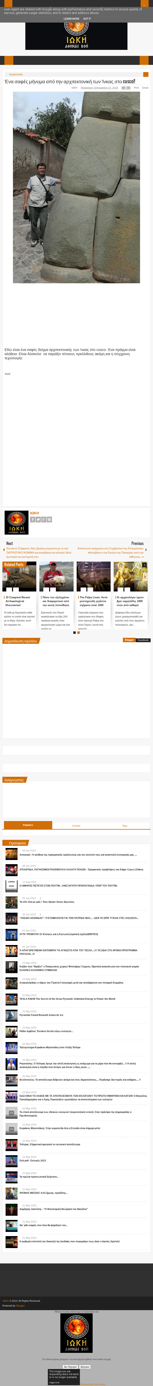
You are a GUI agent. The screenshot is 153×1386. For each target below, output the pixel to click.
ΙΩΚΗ (75, 87)
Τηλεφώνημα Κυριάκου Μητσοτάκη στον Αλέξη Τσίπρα (50, 1047)
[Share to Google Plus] (31, 580)
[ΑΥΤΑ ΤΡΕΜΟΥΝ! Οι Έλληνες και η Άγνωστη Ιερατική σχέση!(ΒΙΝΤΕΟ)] (12, 935)
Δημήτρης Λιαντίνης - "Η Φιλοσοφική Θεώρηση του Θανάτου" (54, 1209)
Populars (28, 825)
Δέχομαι (84, 1366)
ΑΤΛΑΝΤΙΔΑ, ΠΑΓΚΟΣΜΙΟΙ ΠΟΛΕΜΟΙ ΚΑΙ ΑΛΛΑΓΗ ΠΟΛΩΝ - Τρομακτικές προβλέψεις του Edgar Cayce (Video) (81, 869)
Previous (4, 577)
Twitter (38, 519)
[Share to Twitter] (26, 580)
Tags (124, 825)
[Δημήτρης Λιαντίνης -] (12, 1210)
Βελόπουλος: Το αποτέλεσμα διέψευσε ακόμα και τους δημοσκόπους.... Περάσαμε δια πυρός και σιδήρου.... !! (80, 1079)
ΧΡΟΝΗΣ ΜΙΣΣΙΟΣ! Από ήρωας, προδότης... (44, 1193)
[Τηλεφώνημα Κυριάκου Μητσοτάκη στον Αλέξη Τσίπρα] (12, 1048)
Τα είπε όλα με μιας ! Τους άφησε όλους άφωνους (47, 902)
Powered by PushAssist (92, 1384)
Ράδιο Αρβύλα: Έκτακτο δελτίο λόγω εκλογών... (46, 1031)
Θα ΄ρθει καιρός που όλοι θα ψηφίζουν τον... (44, 1225)
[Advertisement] (64, 317)
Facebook (32, 519)
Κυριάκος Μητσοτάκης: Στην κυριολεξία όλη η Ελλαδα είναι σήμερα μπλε (60, 1128)
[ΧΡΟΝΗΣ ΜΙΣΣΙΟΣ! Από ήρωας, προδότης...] (12, 1194)
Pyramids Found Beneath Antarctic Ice (41, 1015)
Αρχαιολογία (16, 74)
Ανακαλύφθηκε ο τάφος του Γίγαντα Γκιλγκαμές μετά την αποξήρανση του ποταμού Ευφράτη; (72, 982)
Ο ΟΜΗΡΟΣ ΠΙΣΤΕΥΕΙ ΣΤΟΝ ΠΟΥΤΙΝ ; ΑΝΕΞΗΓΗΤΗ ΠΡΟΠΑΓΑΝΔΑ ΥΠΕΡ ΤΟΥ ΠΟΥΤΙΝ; (69, 885)
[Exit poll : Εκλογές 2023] (12, 1161)
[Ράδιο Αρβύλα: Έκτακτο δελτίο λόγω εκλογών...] (12, 1032)
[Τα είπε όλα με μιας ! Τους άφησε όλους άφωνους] (12, 902)
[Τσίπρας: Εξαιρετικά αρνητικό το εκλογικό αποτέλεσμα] (12, 1145)
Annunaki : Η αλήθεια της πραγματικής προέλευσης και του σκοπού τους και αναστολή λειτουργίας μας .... (78, 854)
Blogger (129, 640)
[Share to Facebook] (21, 580)
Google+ (43, 519)
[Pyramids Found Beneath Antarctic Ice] (12, 1016)
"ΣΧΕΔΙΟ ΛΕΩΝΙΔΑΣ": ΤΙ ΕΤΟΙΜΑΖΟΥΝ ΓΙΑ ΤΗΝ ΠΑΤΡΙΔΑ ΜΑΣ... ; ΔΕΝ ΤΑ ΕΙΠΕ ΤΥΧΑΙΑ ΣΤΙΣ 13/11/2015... (79, 918)
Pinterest (49, 519)
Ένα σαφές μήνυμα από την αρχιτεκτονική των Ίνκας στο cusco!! (70, 81)
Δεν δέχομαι (70, 1366)
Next (145, 577)
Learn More (71, 18)
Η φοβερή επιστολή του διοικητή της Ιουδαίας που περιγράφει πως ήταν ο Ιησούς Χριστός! (70, 1241)
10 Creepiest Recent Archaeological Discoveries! (18, 601)
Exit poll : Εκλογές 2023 (33, 1160)
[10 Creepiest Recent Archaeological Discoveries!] (19, 576)
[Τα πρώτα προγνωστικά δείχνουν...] (12, 1177)
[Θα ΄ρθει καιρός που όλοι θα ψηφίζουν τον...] (12, 1226)
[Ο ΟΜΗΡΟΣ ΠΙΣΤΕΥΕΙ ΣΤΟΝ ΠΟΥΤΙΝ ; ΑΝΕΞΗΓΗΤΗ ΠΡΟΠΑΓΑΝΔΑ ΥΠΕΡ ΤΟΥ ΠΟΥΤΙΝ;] (12, 886)
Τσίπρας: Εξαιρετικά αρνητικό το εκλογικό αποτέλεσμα (50, 1144)
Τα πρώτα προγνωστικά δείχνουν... (39, 1176)
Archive (76, 825)
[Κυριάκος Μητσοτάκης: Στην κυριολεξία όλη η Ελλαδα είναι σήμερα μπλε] (12, 1129)
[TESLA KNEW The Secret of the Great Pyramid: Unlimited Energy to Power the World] (12, 1000)
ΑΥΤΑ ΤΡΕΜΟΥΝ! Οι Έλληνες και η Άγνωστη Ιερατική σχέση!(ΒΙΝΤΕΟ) (59, 934)
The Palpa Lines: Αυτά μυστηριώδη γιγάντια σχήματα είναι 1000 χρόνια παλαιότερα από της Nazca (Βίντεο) (94, 605)
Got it (87, 18)
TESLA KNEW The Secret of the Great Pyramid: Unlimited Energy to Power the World (67, 999)
